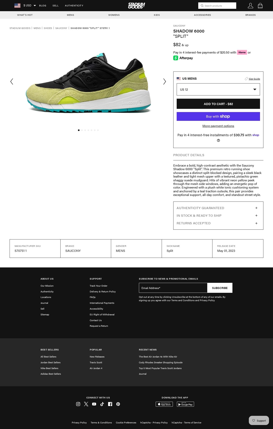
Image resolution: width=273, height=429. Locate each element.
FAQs (93, 297)
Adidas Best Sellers (51, 373)
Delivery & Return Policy (103, 291)
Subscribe (220, 288)
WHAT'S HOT (25, 15)
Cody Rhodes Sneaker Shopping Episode (160, 362)
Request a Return (99, 326)
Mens (37, 28)
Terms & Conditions (101, 422)
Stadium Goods (20, 28)
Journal (44, 303)
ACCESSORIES (202, 15)
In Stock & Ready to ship (199, 215)
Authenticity (74, 5)
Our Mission (47, 285)
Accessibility (96, 308)
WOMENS (114, 15)
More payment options (218, 126)
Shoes (48, 28)
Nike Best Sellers (49, 368)
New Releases (97, 356)
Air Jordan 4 (96, 368)
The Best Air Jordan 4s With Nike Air (158, 356)
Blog (42, 5)
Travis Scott (96, 362)
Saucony (61, 28)
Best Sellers (50, 349)
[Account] (250, 5)
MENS (70, 15)
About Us (47, 278)
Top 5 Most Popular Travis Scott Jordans (160, 368)
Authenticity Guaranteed (200, 208)
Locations (46, 297)
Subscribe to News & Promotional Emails (168, 278)
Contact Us (96, 320)
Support (96, 278)
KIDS (157, 15)
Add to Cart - (218, 103)
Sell (56, 5)
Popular (96, 349)
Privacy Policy (79, 422)
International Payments (102, 303)
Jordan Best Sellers (51, 362)
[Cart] (260, 5)
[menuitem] (42, 5)
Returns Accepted (194, 223)
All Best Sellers (48, 356)
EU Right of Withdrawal (102, 314)
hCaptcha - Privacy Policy (154, 422)
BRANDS (250, 15)
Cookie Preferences (126, 422)
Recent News (148, 349)
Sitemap (45, 314)
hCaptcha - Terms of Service (186, 422)
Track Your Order (98, 285)
